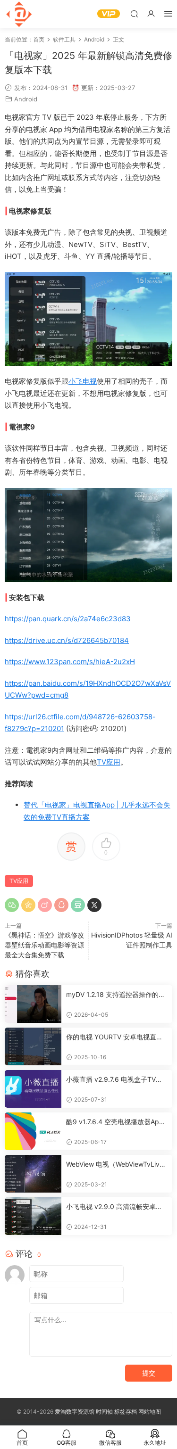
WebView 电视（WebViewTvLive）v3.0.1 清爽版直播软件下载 (113, 1164)
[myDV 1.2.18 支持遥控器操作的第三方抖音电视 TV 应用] (33, 1004)
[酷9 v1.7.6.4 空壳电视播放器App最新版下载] (33, 1131)
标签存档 (125, 1411)
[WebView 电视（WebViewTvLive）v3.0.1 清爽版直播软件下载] (33, 1174)
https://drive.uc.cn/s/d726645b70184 (67, 640)
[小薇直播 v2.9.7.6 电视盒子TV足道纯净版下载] (33, 1089)
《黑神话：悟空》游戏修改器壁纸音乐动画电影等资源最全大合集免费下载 (44, 945)
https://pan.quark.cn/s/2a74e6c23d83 (68, 618)
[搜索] (134, 13)
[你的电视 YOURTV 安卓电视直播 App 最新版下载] (33, 1046)
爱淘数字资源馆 (74, 1411)
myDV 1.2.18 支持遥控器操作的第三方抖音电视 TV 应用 (115, 994)
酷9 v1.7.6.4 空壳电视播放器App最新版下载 (114, 1122)
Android (25, 99)
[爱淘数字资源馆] (19, 14)
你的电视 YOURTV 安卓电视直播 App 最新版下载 (114, 1037)
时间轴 (104, 1411)
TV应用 (108, 761)
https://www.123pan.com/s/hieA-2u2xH (70, 661)
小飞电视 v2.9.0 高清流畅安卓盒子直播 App (114, 1206)
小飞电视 (82, 381)
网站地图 (149, 1411)
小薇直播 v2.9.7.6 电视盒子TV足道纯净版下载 (114, 1079)
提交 (148, 1373)
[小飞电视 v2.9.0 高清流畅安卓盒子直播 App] (33, 1216)
